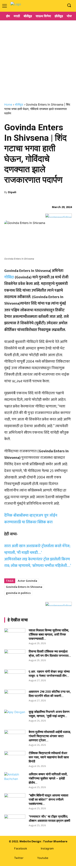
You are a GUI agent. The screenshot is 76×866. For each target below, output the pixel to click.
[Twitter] (8, 858)
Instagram (47, 848)
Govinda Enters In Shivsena (24, 587)
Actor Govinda (27, 581)
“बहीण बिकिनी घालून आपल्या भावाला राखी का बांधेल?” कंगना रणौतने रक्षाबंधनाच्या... (48, 800)
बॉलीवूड (19, 104)
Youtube (42, 858)
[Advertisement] (38, 59)
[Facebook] (47, 5)
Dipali (12, 192)
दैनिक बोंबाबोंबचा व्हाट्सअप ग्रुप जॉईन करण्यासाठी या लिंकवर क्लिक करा (30, 518)
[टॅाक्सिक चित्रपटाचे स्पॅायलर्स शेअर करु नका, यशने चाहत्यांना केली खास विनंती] (14, 758)
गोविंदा (9, 277)
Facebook (20, 848)
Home (8, 104)
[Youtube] (60, 5)
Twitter (18, 858)
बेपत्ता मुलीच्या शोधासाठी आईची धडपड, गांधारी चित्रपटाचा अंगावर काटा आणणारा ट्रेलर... (50, 736)
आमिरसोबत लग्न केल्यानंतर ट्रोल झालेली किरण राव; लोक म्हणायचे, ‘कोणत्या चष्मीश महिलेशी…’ (37, 562)
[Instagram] (53, 5)
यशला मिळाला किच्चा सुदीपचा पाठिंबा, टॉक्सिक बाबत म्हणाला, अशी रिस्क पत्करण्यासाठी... (49, 634)
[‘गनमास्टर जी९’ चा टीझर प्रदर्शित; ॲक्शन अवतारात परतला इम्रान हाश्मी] (14, 821)
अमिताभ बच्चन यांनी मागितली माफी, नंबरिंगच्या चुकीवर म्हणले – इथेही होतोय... (48, 778)
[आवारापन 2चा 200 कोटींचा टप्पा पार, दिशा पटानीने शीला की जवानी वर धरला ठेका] (14, 697)
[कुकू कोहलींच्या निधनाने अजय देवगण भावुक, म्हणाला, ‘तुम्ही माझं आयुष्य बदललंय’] (14, 717)
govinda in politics (18, 593)
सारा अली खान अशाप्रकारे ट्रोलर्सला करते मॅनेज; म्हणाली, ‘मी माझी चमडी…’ (37, 549)
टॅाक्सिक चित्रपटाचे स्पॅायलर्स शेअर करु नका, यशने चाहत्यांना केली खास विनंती (49, 757)
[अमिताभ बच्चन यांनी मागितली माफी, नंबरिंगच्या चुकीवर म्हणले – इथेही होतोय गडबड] (14, 779)
